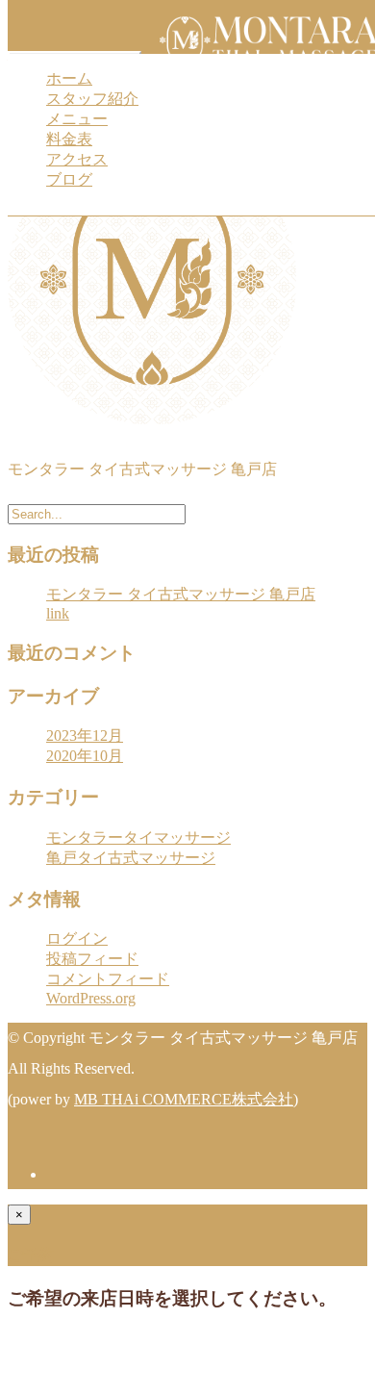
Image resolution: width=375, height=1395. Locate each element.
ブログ (69, 179)
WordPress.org (91, 998)
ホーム (69, 78)
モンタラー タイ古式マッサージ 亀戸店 (180, 594)
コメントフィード (107, 979)
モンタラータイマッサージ (138, 837)
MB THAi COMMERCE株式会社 (183, 1099)
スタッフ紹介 (92, 98)
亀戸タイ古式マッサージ (130, 858)
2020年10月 (84, 756)
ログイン (77, 938)
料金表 (69, 139)
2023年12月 (84, 735)
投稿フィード (92, 959)
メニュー (77, 119)
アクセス (77, 159)
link (57, 613)
